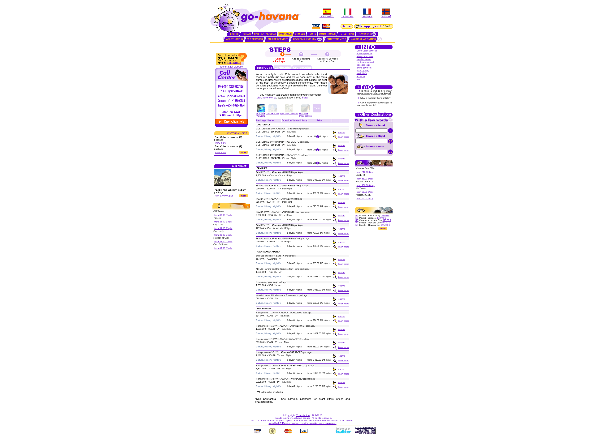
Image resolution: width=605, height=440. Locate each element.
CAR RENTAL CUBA (265, 34)
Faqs (305, 97)
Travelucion (303, 415)
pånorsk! (386, 16)
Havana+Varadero (260, 114)
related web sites (365, 56)
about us (361, 76)
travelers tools (364, 65)
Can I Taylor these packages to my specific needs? (374, 104)
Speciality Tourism (289, 113)
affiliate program (364, 53)
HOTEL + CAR (346, 34)
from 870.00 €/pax (224, 196)
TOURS (312, 34)
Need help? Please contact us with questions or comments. (302, 423)
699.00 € (385, 223)
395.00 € (385, 225)
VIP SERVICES (255, 39)
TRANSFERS (364, 34)
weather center (364, 59)
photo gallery (363, 70)
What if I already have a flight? (375, 98)
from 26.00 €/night (223, 222)
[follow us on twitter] (343, 433)
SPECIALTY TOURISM (304, 39)
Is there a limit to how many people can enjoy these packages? (374, 92)
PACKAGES (285, 34)
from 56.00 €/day (365, 179)
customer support (365, 62)
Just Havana (272, 113)
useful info (362, 73)
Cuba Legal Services (367, 51)
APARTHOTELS (234, 39)
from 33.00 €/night (223, 215)
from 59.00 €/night (223, 228)
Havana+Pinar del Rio (305, 114)
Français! (367, 16)
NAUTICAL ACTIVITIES (363, 39)
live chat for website (231, 66)
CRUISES (300, 34)
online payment (364, 68)
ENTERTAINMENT (336, 39)
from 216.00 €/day (366, 172)
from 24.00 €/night (223, 241)
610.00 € (381, 218)
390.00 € (387, 220)
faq (358, 79)
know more (220, 143)
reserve (341, 132)
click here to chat (266, 97)
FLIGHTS (233, 34)
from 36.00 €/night (223, 235)
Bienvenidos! (327, 16)
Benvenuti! (347, 16)
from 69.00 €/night (223, 248)
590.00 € (385, 215)
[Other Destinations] (374, 116)
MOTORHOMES (327, 34)
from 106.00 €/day (366, 185)
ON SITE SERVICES (278, 39)
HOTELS (246, 34)
